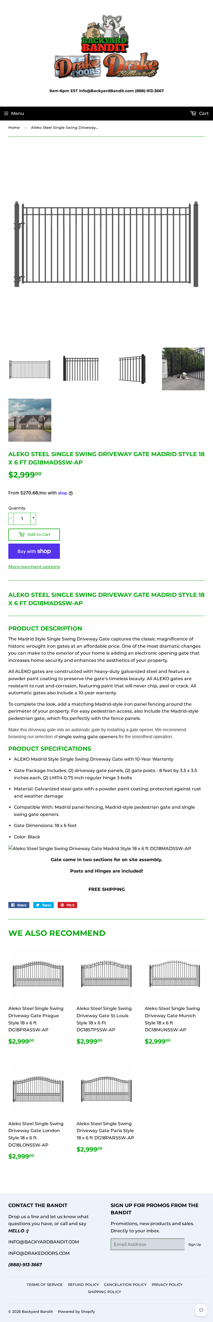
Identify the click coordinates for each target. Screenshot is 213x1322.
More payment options (34, 566)
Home (14, 127)
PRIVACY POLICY (167, 1284)
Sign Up (194, 1244)
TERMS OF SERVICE (45, 1284)
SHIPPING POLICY (104, 1292)
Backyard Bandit (37, 1311)
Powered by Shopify (76, 1311)
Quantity (17, 508)
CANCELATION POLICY (125, 1284)
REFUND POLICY (83, 1284)
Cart (203, 113)
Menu (17, 113)
